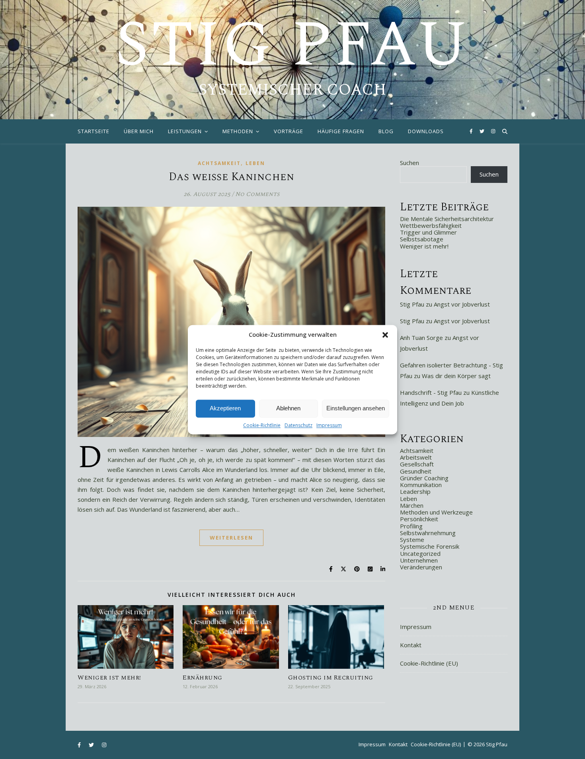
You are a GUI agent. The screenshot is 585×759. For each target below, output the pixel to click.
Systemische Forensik (429, 546)
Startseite (93, 131)
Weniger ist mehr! (109, 677)
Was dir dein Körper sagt (456, 376)
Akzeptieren (225, 408)
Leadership (415, 491)
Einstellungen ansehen (355, 408)
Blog (386, 131)
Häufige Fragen (341, 131)
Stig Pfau (292, 46)
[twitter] (483, 131)
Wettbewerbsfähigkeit (431, 225)
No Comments (257, 194)
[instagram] (493, 131)
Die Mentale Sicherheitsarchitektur (447, 219)
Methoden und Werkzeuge (436, 512)
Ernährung (202, 677)
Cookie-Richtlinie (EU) (429, 663)
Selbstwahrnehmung (428, 533)
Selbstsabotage (421, 239)
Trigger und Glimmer (428, 232)
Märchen (411, 505)
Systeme (412, 540)
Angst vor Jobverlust (462, 304)
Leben (255, 163)
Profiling (411, 526)
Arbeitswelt (416, 457)
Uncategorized (420, 553)
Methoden (237, 131)
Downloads (426, 131)
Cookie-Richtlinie (262, 425)
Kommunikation (421, 485)
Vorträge (288, 131)
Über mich (139, 131)
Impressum (329, 425)
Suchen (409, 163)
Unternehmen (419, 560)
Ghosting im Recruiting (330, 677)
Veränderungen (421, 567)
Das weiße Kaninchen (231, 177)
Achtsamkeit (219, 163)
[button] (385, 335)
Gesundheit (415, 471)
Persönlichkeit (419, 519)
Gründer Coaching (424, 478)
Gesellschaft (417, 464)
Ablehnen (288, 408)
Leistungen (185, 131)
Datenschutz (298, 425)
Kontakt (410, 645)
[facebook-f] (472, 131)
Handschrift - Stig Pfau (431, 392)
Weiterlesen (231, 537)
